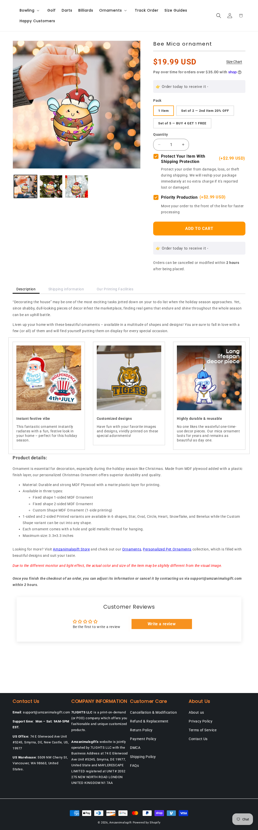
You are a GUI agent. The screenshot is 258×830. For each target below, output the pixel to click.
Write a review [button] (162, 623)
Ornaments (131, 549)
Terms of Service (203, 730)
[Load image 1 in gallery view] (25, 186)
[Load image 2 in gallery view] (51, 186)
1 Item (163, 111)
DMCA (135, 748)
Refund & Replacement (149, 721)
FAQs (134, 766)
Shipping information (66, 289)
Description (26, 289)
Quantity (160, 134)
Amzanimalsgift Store (71, 549)
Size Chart (234, 62)
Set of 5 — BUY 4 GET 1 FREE (182, 123)
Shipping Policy (143, 757)
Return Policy (141, 730)
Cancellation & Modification (153, 712)
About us (196, 712)
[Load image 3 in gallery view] (76, 186)
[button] (30, 10)
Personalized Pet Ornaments (167, 549)
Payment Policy (143, 739)
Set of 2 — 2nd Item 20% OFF (205, 111)
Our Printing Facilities (115, 289)
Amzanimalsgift (120, 822)
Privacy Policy (200, 721)
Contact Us (198, 739)
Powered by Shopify (146, 822)
